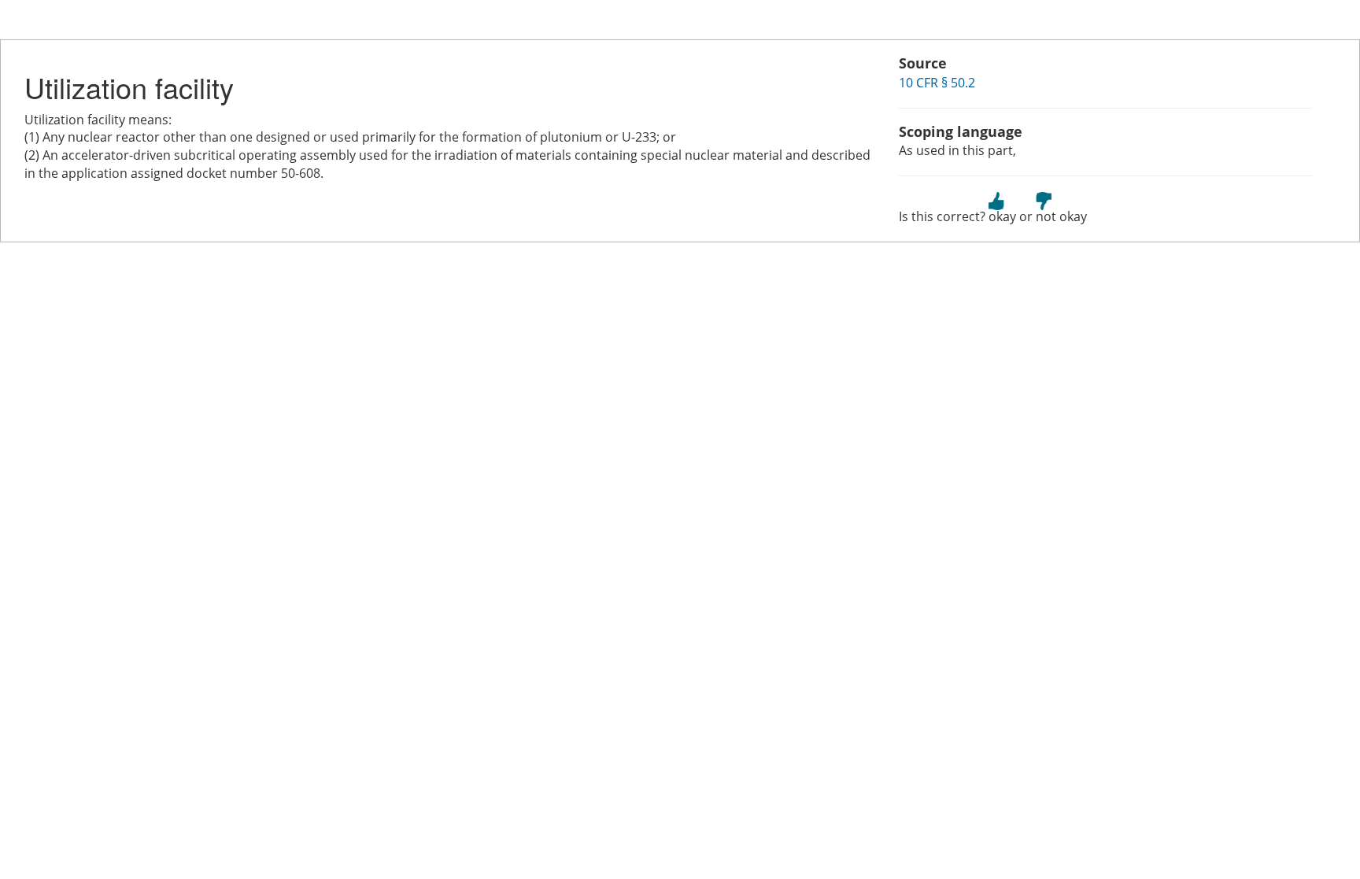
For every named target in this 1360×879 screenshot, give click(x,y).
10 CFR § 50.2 (937, 82)
